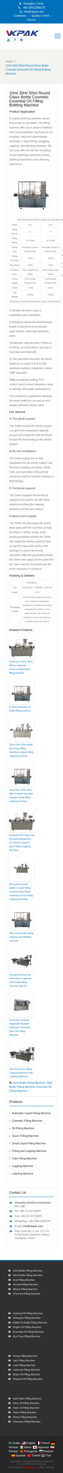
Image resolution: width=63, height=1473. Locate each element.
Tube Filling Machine (24, 1158)
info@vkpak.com (34, 11)
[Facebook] (15, 40)
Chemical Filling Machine (26, 1293)
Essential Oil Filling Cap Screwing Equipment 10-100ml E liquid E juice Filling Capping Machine (21, 843)
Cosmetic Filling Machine (27, 1120)
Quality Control (40, 15)
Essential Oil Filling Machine (28, 1331)
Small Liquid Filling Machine (29, 1143)
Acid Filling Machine (24, 1279)
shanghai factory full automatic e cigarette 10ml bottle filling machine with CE (20, 980)
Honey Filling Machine (25, 1355)
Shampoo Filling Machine (26, 1421)
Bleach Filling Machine (25, 1289)
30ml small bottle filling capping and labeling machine (21, 937)
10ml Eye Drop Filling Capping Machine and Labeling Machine (21, 1073)
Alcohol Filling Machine (25, 1284)
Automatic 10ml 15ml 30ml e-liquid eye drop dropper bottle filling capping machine (21, 795)
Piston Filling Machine (25, 1417)
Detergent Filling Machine (27, 1317)
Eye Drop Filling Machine (26, 1336)
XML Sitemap (46, 1467)
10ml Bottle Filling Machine (29, 1082)
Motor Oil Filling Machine (26, 1374)
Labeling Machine (22, 1173)
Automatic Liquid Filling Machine (31, 1113)
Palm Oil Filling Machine (26, 1407)
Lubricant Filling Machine (26, 1369)
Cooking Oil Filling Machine (28, 1313)
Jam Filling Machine (24, 1360)
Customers (19, 15)
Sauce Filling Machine (25, 1135)
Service (31, 19)
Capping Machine (22, 1166)
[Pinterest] (21, 40)
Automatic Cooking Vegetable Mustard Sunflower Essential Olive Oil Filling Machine (19, 1027)
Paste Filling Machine (24, 1412)
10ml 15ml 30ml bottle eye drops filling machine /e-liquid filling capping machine (21, 750)
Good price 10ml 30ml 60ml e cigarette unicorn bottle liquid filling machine (21, 667)
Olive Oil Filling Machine (26, 1403)
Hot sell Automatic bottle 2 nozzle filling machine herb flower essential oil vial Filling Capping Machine (21, 892)
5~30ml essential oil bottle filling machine (20, 709)
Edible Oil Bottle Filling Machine (30, 1322)
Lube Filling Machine (24, 1365)
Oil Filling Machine (23, 1128)
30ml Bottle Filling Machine (27, 1275)
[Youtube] (8, 40)
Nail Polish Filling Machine (27, 1398)
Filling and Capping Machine (29, 1151)
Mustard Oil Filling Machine (28, 1378)
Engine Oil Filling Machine (27, 1327)
